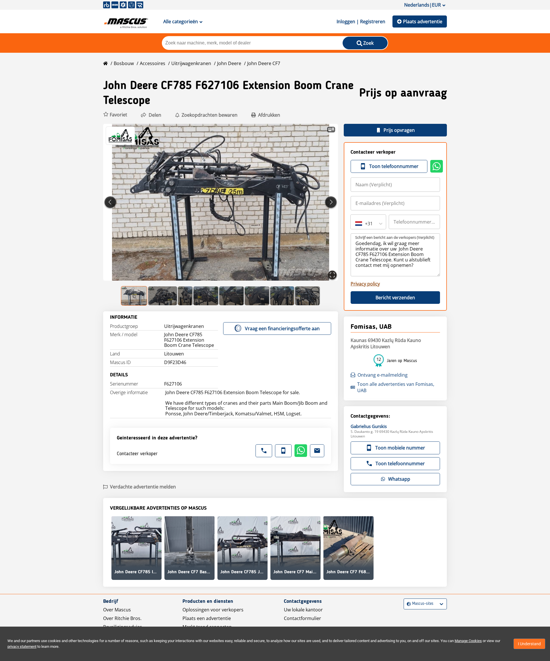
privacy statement (21, 646)
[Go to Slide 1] (134, 295)
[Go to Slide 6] (257, 295)
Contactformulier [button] (302, 618)
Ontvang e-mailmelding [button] (383, 375)
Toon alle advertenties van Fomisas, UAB (395, 387)
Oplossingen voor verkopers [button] (212, 610)
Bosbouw (124, 63)
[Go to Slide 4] (206, 295)
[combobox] (355, 223)
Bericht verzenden (395, 297)
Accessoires (152, 63)
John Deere (229, 63)
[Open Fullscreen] (332, 275)
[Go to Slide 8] (307, 295)
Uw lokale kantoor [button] (303, 610)
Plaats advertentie (422, 21)
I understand (529, 644)
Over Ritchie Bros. (122, 618)
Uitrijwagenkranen (191, 63)
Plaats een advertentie (206, 618)
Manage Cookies (468, 641)
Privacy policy (365, 284)
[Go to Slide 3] (185, 295)
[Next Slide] (331, 202)
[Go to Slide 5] (231, 295)
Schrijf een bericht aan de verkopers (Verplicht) (394, 237)
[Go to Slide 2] (162, 295)
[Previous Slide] (110, 202)
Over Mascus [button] (117, 610)
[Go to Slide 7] (282, 295)
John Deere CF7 (263, 63)
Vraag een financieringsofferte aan (282, 328)
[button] (115, 115)
